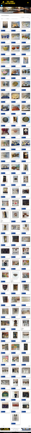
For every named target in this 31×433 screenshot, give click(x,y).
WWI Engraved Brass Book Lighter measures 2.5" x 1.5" (15, 183)
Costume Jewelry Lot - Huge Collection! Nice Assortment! (15, 386)
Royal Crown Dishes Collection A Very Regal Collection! (26, 112)
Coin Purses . (13, 398)
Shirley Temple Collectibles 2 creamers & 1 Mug (5, 40)
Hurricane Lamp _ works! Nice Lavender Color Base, (26, 135)
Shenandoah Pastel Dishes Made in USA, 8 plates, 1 (5, 76)
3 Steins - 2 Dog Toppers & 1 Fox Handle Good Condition (25, 76)
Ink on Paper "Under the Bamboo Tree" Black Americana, (14, 315)
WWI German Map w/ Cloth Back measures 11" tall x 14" (5, 315)
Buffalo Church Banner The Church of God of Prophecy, (5, 183)
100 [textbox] (27, 17)
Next (23, 17)
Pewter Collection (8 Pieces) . (5, 111)
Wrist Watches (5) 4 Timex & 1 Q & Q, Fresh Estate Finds (26, 183)
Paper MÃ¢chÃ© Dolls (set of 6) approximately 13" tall (15, 159)
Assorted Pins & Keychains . (25, 398)
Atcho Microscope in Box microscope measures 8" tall (14, 123)
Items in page (26, 17)
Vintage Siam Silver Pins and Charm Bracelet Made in (15, 255)
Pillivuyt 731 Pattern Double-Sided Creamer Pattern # (15, 64)
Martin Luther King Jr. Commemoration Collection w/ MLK (25, 231)
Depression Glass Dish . (14, 135)
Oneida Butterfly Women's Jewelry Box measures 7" (4, 123)
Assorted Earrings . (4, 409)
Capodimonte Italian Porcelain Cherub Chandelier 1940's (5, 28)
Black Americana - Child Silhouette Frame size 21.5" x (14, 339)
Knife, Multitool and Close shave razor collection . (15, 374)
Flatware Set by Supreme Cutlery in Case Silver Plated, (4, 135)
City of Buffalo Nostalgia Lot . (15, 362)
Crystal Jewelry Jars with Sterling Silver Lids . (4, 374)
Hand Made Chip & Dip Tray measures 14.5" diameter (15, 100)
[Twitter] (1, 5)
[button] (28, 2)
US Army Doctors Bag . (4, 398)
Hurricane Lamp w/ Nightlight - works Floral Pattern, (26, 159)
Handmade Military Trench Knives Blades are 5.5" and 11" (25, 339)
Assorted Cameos (14, 206)
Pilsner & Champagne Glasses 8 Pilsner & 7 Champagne (5, 100)
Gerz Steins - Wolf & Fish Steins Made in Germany (4, 88)
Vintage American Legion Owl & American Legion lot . (26, 255)
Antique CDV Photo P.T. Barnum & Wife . (14, 291)
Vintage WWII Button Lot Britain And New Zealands (25, 207)
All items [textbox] (8, 18)
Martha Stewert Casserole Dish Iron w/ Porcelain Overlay (5, 52)
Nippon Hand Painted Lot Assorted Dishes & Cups (25, 100)
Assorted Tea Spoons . (4, 386)
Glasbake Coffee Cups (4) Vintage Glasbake (4, 64)
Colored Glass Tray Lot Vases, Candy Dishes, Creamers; (25, 40)
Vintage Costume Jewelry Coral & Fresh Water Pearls (26, 243)
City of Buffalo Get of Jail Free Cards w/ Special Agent (15, 351)
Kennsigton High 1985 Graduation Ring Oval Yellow (14, 279)
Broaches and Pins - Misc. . (25, 362)
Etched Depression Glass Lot (15, 111)
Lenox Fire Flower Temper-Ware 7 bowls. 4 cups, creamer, (15, 28)
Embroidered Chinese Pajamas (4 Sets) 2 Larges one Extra (5, 363)
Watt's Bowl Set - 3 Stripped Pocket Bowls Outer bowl (15, 88)
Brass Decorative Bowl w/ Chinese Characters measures (25, 123)
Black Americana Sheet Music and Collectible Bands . (5, 327)
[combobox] (3, 18)
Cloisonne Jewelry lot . (14, 218)
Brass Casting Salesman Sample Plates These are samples (25, 171)
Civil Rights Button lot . (14, 266)
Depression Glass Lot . (4, 147)
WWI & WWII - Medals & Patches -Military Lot (14, 195)
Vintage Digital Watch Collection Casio (25, 351)
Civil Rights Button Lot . (25, 266)
